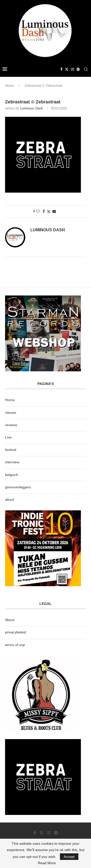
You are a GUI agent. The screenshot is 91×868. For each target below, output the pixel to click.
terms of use (15, 645)
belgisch (11, 475)
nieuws (10, 412)
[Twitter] (67, 69)
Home (9, 85)
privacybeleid (15, 632)
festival (10, 450)
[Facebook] (61, 69)
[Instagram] (72, 69)
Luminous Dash (31, 108)
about (9, 499)
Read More (47, 863)
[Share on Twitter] (48, 211)
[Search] (85, 69)
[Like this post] (38, 211)
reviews (11, 425)
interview (12, 462)
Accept (69, 857)
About (9, 620)
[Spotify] (78, 69)
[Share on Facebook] (44, 211)
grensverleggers (18, 487)
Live (8, 437)
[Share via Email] (54, 211)
